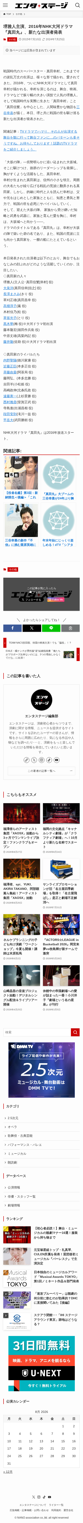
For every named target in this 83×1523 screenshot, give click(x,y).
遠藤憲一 (10, 396)
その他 (12, 39)
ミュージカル (17, 1153)
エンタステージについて (32, 1505)
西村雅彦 (10, 402)
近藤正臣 (10, 366)
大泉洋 (8, 288)
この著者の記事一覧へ (41, 770)
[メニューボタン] (5, 5)
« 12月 (8, 1471)
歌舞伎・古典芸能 (20, 1135)
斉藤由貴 (10, 372)
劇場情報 (14, 1205)
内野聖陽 (10, 360)
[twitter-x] (34, 760)
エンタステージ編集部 (41, 716)
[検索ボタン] (77, 5)
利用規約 (56, 1510)
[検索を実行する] (75, 1032)
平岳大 (8, 420)
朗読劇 (12, 1162)
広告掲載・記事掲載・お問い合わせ (29, 1510)
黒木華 (8, 324)
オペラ (12, 1127)
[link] (26, 760)
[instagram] (41, 760)
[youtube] (57, 760)
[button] (12, 628)
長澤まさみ (11, 294)
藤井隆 (8, 342)
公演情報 (14, 1187)
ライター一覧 (56, 1505)
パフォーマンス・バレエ (25, 1145)
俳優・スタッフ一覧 (22, 1196)
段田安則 (10, 414)
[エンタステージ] (41, 5)
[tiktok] (49, 760)
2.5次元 (13, 1118)
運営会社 (68, 1510)
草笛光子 (10, 318)
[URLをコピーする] (70, 628)
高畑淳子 (10, 306)
